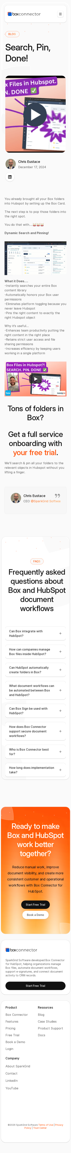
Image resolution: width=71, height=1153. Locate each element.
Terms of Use (45, 1124)
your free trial (34, 452)
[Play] (35, 379)
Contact (11, 1073)
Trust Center (40, 1127)
